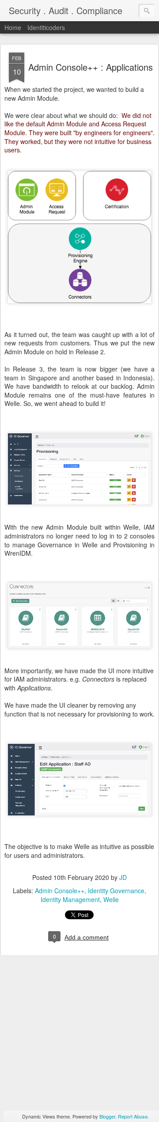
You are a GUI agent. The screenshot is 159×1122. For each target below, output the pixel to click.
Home (12, 27)
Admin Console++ (59, 890)
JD (123, 877)
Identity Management (70, 899)
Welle (111, 899)
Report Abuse (133, 1116)
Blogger (107, 1116)
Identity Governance (116, 890)
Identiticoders (46, 27)
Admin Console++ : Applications (90, 67)
